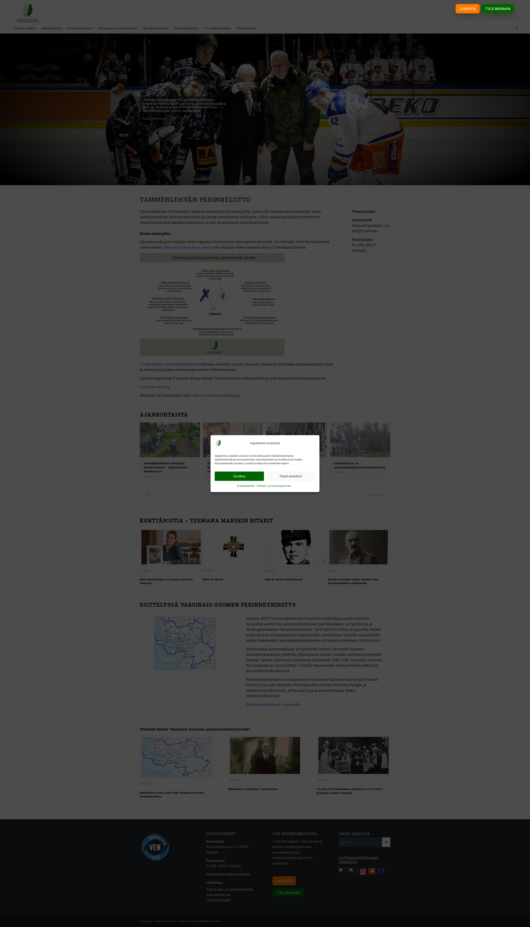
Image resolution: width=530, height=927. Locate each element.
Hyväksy (239, 476)
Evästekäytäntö (246, 486)
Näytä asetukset (291, 476)
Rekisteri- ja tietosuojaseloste (274, 486)
